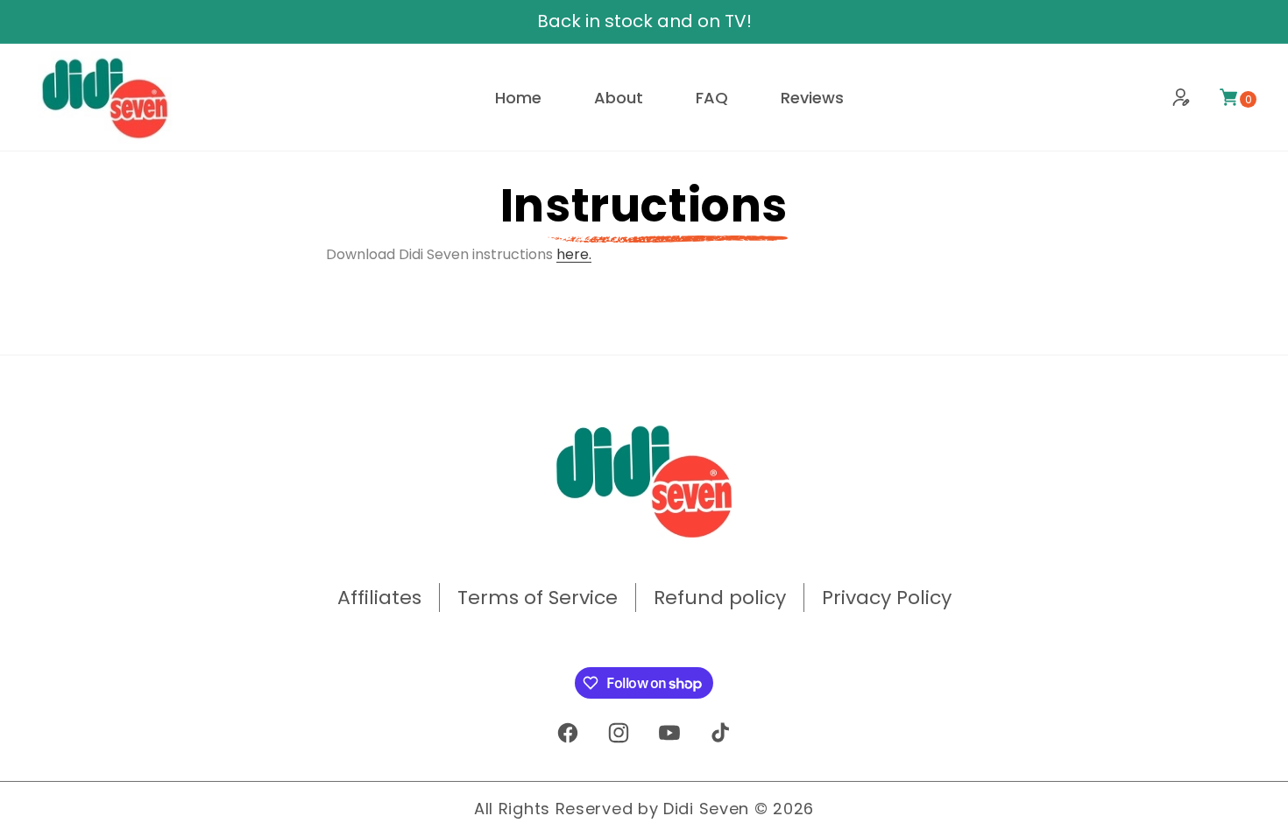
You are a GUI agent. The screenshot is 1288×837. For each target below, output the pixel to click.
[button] (1228, 97)
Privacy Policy (887, 597)
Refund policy (720, 597)
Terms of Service (537, 597)
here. (573, 254)
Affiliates (379, 597)
